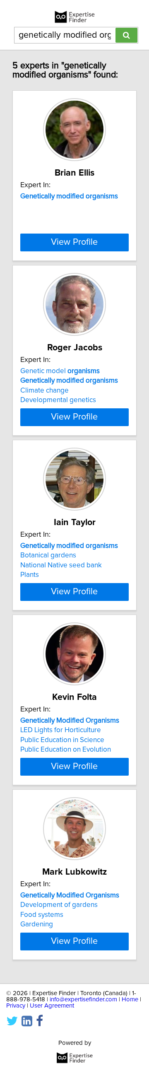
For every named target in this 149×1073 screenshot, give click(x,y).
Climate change (44, 390)
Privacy (15, 1006)
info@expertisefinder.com (83, 999)
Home (130, 999)
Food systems (41, 915)
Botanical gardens (48, 555)
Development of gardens (59, 905)
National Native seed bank (61, 565)
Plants (29, 575)
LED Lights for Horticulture (60, 730)
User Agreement (52, 1006)
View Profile (74, 242)
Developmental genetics (58, 400)
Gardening (36, 924)
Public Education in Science (62, 740)
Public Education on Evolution (65, 749)
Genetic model (60, 371)
